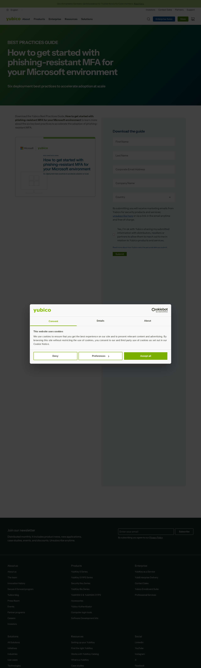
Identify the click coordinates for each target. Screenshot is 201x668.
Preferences (98, 356)
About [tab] (147, 320)
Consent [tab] (53, 321)
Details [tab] (100, 320)
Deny (55, 356)
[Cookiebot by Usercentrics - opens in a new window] (154, 310)
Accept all (145, 356)
